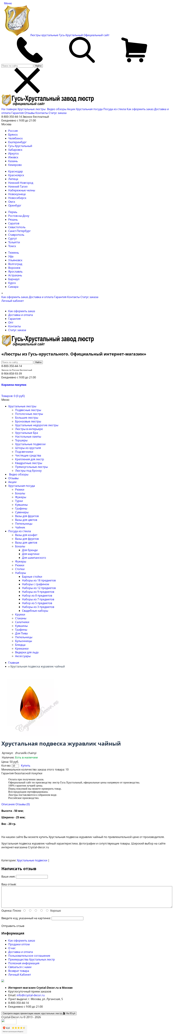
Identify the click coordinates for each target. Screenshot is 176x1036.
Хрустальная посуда (89, 109)
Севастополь (16, 227)
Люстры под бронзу (28, 470)
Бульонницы (23, 641)
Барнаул (13, 279)
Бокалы (20, 493)
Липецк (13, 179)
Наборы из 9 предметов (38, 592)
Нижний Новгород (20, 183)
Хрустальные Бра (26, 433)
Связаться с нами (19, 967)
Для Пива (21, 633)
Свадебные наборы (35, 611)
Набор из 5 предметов (37, 603)
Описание (8, 804)
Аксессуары (23, 656)
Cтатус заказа (58, 113)
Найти (38, 66)
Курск (12, 283)
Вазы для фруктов (27, 516)
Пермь (12, 212)
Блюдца (20, 645)
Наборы (20, 573)
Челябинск (15, 138)
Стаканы (20, 618)
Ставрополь (16, 235)
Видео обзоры (56, 109)
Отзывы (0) (22, 804)
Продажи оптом (19, 944)
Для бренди (30, 550)
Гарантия (17, 113)
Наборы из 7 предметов (38, 599)
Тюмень (13, 252)
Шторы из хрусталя (28, 448)
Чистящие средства (28, 455)
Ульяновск (15, 260)
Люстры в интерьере (29, 429)
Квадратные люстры (28, 463)
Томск (12, 246)
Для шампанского (34, 558)
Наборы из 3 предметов (38, 607)
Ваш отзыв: (8, 884)
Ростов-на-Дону (18, 216)
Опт (10, 322)
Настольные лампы (28, 436)
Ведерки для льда (26, 652)
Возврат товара (18, 971)
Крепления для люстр (29, 459)
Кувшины (21, 505)
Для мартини (30, 554)
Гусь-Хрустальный (20, 146)
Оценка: (6, 910)
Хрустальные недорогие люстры (36, 425)
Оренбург (14, 205)
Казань (13, 161)
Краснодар (15, 171)
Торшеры (21, 440)
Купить (25, 765)
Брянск (13, 134)
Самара (13, 287)
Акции (71, 109)
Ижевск (13, 157)
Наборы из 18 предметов (39, 580)
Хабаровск (15, 150)
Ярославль (15, 271)
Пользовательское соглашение (29, 956)
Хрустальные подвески (30, 444)
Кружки (20, 614)
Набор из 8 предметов (37, 595)
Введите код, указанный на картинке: (26, 918)
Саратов (13, 223)
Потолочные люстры (29, 414)
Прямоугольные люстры (31, 467)
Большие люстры (26, 417)
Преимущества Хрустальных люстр (31, 959)
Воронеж (14, 268)
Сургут (12, 238)
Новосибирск (17, 198)
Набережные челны (21, 190)
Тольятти (14, 242)
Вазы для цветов (26, 520)
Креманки (22, 648)
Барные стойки (32, 576)
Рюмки (19, 489)
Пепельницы (23, 523)
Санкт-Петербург (19, 231)
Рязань (13, 219)
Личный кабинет (12, 301)
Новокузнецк (17, 194)
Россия (13, 131)
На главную (9, 109)
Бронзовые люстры (28, 421)
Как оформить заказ (140, 109)
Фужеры (20, 497)
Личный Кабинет (19, 974)
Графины (21, 508)
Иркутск (13, 153)
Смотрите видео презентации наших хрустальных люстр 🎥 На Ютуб (39, 1013)
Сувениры (22, 512)
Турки (19, 501)
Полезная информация (23, 963)
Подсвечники (24, 452)
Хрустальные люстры (32, 109)
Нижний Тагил (18, 186)
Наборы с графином (35, 584)
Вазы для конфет (26, 535)
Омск (11, 202)
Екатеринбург (17, 142)
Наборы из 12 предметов (39, 588)
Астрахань (15, 275)
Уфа (10, 256)
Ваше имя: (8, 876)
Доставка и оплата (41, 297)
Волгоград (15, 264)
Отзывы (29, 113)
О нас (12, 948)
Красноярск (16, 175)
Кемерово (15, 165)
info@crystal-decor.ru (31, 995)
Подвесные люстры (28, 410)
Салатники (22, 622)
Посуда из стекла (115, 109)
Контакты (41, 113)
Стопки (20, 569)
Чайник (20, 527)
